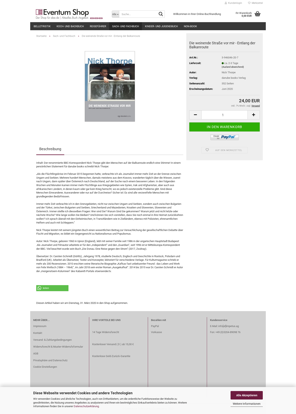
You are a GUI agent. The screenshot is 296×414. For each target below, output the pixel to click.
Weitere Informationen (247, 403)
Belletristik (42, 26)
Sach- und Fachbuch (125, 26)
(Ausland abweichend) (233, 67)
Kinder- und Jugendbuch (161, 26)
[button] (52, 288)
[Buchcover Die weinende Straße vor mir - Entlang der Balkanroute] (110, 86)
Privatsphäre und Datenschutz (50, 360)
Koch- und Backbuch (70, 26)
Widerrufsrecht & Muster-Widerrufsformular (58, 346)
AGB (35, 353)
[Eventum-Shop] (69, 14)
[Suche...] (161, 14)
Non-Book (190, 26)
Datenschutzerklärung (86, 406)
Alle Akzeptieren (246, 395)
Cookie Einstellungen (45, 366)
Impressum (39, 326)
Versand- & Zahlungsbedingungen (52, 339)
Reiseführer (98, 26)
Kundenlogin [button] (234, 3)
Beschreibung (50, 149)
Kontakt (37, 332)
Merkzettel (256, 3)
